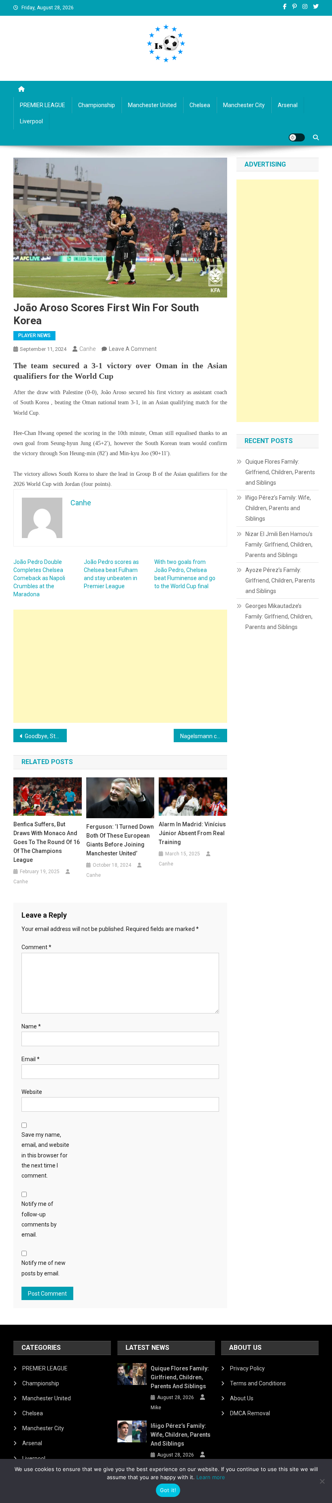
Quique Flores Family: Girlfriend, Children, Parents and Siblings (280, 472)
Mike (156, 1407)
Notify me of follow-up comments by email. (39, 1219)
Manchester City (244, 105)
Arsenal (288, 105)
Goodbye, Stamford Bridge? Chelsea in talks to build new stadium (46, 736)
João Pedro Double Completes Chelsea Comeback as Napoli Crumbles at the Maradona (39, 578)
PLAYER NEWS (34, 335)
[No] (322, 1481)
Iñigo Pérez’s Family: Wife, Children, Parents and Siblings (278, 508)
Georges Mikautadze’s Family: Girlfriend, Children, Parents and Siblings (279, 616)
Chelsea (199, 105)
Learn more (210, 1477)
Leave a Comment (133, 349)
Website (31, 1092)
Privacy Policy (247, 1368)
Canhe (87, 349)
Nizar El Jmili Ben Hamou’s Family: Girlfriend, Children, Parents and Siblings (279, 544)
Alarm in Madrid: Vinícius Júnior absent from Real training (192, 833)
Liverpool (31, 121)
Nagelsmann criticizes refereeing (203, 736)
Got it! (168, 1490)
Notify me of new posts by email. (43, 1268)
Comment (36, 947)
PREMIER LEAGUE (42, 105)
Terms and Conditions (258, 1383)
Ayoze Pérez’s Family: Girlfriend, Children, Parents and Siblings (280, 580)
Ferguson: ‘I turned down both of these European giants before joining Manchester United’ (120, 840)
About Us (241, 1398)
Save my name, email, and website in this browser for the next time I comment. (45, 1155)
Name (31, 1026)
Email (30, 1059)
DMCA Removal (250, 1413)
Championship (96, 105)
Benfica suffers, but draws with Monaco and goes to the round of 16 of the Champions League (46, 842)
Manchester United (152, 105)
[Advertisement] (120, 666)
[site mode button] (297, 137)
